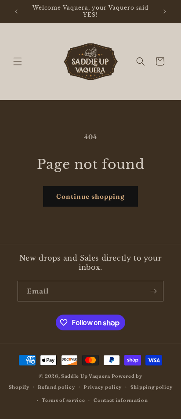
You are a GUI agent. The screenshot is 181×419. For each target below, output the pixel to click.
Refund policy (56, 387)
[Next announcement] (164, 11)
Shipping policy (151, 387)
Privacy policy (102, 387)
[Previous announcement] (16, 11)
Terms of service (63, 400)
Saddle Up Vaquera (86, 376)
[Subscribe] (153, 291)
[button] (17, 61)
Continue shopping (90, 196)
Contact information (121, 400)
